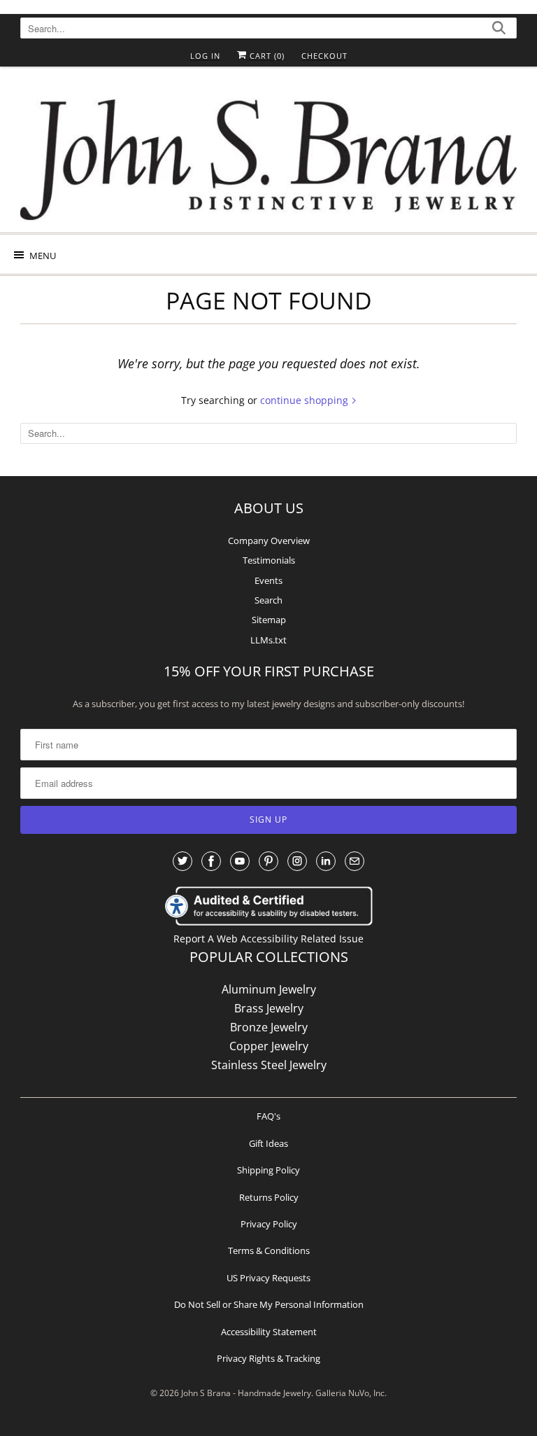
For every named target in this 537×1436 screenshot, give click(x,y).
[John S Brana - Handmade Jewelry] (268, 155)
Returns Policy (269, 1197)
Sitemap (269, 619)
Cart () (266, 55)
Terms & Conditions (269, 1250)
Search (268, 600)
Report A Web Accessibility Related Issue (268, 938)
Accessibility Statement (269, 1331)
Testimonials (269, 560)
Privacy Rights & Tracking (268, 1358)
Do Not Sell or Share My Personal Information (269, 1304)
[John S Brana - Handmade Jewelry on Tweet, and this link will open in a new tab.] (182, 861)
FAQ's (268, 1116)
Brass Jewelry (268, 1008)
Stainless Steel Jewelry (269, 1065)
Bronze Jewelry (269, 1027)
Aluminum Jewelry (269, 989)
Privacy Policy (269, 1224)
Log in (205, 55)
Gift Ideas (268, 1143)
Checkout (324, 55)
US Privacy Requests (268, 1277)
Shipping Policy (268, 1170)
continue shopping (305, 400)
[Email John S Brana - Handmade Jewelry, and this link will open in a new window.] (354, 861)
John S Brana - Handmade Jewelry (246, 1393)
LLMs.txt (268, 640)
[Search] (499, 30)
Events (268, 580)
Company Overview (269, 540)
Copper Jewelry (268, 1046)
